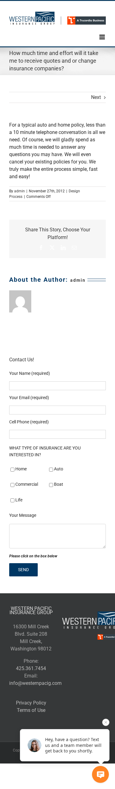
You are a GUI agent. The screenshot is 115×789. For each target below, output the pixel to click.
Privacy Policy (31, 703)
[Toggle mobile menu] (102, 32)
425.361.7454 (31, 668)
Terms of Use (31, 710)
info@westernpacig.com (35, 683)
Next (96, 97)
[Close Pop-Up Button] (105, 722)
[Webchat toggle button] (100, 774)
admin (19, 191)
